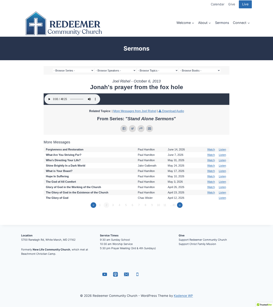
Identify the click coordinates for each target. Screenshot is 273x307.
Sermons (222, 23)
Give (231, 4)
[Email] (126, 274)
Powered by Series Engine (215, 215)
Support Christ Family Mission (197, 243)
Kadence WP (183, 296)
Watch (211, 149)
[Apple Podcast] (115, 274)
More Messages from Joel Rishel (134, 111)
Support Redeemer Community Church (203, 239)
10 (158, 205)
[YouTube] (104, 274)
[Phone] (137, 274)
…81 (173, 205)
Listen (222, 149)
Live (245, 4)
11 (164, 205)
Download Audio (173, 111)
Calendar (217, 4)
